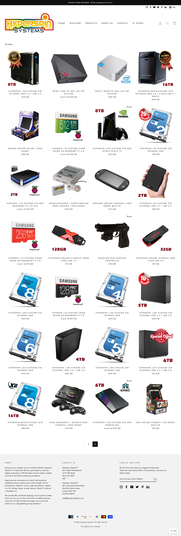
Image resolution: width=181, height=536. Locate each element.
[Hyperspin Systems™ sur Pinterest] (142, 486)
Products (91, 23)
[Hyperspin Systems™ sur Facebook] (126, 486)
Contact (122, 23)
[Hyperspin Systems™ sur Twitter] (137, 486)
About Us (107, 23)
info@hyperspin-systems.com (73, 498)
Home (61, 23)
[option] (90, 2)
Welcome (75, 23)
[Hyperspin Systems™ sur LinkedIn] (147, 486)
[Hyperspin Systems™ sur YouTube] (131, 486)
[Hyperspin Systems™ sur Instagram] (121, 486)
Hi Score (138, 23)
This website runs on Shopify (90, 526)
